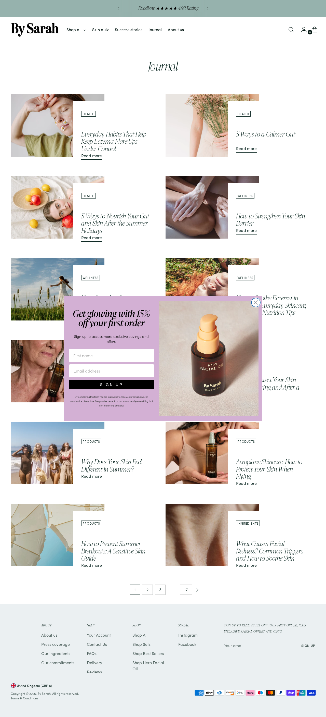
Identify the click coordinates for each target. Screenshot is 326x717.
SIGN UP (111, 384)
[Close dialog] (255, 302)
